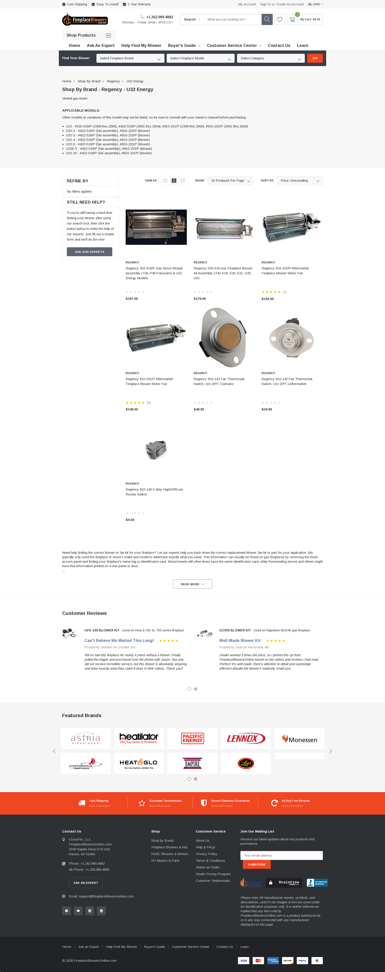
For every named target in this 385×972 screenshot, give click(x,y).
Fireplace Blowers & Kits (169, 847)
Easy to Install (107, 4)
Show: (200, 180)
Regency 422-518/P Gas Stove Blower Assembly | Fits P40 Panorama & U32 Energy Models (154, 273)
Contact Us (225, 947)
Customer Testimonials (213, 881)
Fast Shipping (77, 4)
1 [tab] (189, 689)
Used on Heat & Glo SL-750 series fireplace (153, 630)
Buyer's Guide (182, 45)
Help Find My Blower (121, 947)
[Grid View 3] (174, 180)
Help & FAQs (205, 847)
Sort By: (267, 180)
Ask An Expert (86, 883)
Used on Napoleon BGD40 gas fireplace (282, 630)
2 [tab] (195, 689)
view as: (151, 180)
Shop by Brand (89, 81)
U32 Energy (135, 81)
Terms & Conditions (210, 860)
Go (315, 58)
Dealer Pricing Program (213, 874)
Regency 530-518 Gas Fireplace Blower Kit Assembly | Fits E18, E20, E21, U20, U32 (223, 273)
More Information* (100, 806)
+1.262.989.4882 (159, 17)
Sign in (265, 4)
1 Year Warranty (139, 4)
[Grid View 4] (182, 180)
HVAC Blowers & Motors (169, 854)
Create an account (290, 4)
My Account (247, 4)
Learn (244, 947)
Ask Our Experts (89, 252)
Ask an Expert (88, 947)
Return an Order (207, 867)
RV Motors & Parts (165, 860)
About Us (202, 840)
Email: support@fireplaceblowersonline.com (101, 896)
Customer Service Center (232, 45)
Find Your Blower (76, 58)
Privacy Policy (206, 854)
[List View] (165, 180)
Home (66, 81)
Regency (113, 81)
